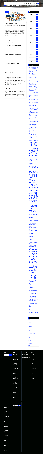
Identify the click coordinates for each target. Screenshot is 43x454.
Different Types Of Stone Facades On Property (33, 239)
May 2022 (15, 393)
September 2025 (16, 359)
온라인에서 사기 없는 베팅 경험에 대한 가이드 (33, 96)
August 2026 (15, 354)
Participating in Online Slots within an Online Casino (33, 203)
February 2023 (6, 435)
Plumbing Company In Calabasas (33, 303)
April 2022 (6, 445)
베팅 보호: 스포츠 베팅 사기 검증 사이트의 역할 (33, 104)
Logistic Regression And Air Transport (32, 288)
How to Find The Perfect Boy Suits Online (33, 234)
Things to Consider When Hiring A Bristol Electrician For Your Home (33, 161)
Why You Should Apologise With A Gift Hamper (33, 160)
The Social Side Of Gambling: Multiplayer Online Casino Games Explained (33, 91)
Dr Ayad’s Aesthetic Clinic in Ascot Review (33, 215)
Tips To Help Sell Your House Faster (33, 312)
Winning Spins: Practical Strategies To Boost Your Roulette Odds (33, 89)
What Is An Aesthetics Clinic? (32, 286)
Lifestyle (31, 42)
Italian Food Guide (31, 313)
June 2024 (15, 372)
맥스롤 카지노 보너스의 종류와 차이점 (33, 78)
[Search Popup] (34, 3)
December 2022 (16, 387)
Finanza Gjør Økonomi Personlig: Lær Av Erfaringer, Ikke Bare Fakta (33, 86)
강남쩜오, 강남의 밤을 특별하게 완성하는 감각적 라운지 (33, 83)
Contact (33, 3)
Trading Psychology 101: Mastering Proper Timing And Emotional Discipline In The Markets (33, 73)
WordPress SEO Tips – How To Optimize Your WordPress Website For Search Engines (33, 280)
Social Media (28, 5)
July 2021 (6, 450)
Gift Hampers (30, 219)
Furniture (31, 33)
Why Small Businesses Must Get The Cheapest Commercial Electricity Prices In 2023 (33, 246)
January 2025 (15, 364)
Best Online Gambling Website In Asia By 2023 (33, 291)
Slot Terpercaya (30, 343)
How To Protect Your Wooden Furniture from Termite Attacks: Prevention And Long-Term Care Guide (33, 75)
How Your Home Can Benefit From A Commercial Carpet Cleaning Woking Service (33, 241)
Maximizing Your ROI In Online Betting (32, 131)
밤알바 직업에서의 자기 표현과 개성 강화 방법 (33, 118)
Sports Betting (31, 54)
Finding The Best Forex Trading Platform (33, 282)
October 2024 (6, 417)
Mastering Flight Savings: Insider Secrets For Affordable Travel (33, 97)
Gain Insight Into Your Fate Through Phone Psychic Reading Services (33, 227)
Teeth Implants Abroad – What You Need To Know (33, 141)
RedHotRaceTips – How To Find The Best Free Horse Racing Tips (33, 237)
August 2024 (15, 369)
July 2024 (6, 421)
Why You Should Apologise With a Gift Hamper (33, 137)
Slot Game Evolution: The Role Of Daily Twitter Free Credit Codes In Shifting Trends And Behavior (33, 106)
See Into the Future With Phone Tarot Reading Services (33, 158)
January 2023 (6, 436)
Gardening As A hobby (31, 314)
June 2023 (6, 431)
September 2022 (7, 440)
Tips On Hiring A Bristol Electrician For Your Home (33, 217)
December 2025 (7, 407)
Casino (31, 21)
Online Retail (31, 47)
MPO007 (29, 345)
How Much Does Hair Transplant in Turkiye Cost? (33, 134)
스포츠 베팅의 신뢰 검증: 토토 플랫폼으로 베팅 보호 (33, 93)
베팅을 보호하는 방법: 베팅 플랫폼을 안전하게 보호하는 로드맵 (33, 94)
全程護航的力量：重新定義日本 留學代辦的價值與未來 (33, 84)
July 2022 (15, 392)
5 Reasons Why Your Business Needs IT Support (33, 229)
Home (24, 3)
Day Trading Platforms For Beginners (33, 299)
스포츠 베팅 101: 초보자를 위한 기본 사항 (33, 123)
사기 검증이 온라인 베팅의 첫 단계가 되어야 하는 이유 (33, 103)
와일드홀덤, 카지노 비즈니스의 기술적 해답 (33, 80)
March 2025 (15, 363)
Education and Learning (33, 26)
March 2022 (15, 396)
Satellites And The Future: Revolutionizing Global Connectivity (33, 99)
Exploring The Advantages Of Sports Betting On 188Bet (33, 112)
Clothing (30, 323)
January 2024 (15, 377)
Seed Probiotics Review (32, 289)
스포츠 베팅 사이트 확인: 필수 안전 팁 (33, 108)
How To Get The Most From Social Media (33, 309)
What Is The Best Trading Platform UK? (33, 244)
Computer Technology (32, 305)
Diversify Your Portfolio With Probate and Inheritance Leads (32, 297)
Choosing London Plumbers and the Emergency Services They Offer (33, 221)
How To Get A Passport (32, 295)
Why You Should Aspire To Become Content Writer (33, 129)
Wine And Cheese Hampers (32, 292)
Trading (33, 378)
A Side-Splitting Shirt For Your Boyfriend (32, 298)
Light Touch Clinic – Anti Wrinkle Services (33, 243)
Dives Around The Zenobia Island (33, 311)
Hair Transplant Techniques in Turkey (32, 218)
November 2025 (16, 358)
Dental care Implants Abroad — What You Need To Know (33, 248)
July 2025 (15, 360)
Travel (31, 61)
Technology (31, 56)
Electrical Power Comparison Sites (33, 139)
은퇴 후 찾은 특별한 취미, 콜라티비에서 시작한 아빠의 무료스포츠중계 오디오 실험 (33, 68)
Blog (26, 3)
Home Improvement (32, 40)
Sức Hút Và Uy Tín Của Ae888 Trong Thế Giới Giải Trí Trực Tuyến (33, 81)
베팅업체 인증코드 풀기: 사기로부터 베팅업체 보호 (33, 115)
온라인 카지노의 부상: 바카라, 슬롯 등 (33, 126)
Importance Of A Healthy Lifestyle (33, 310)
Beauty (31, 16)
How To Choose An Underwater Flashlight (33, 304)
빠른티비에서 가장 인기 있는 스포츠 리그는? (33, 87)
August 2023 (15, 379)
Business (30, 322)
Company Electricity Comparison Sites (33, 164)
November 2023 (16, 378)
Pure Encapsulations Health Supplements (32, 294)
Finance (31, 28)
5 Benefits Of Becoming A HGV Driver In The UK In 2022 (33, 236)
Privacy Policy (29, 3)
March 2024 (15, 374)
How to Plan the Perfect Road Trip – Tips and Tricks (33, 128)
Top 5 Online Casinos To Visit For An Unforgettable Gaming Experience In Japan (33, 121)
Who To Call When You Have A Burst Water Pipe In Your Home (33, 302)
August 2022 (15, 391)
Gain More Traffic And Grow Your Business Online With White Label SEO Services (33, 231)
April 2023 (15, 382)
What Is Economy (31, 306)
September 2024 (16, 368)
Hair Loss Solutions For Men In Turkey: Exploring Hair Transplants (33, 114)
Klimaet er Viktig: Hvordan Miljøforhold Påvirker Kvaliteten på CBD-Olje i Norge (33, 101)
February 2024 (6, 426)
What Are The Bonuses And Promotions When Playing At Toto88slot (32, 125)
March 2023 (15, 383)
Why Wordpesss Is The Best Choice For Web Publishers (33, 233)
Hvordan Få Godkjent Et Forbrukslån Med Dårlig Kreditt (33, 109)
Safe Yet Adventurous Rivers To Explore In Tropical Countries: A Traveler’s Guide (33, 70)
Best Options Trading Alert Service (33, 214)
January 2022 (15, 398)
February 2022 (15, 397)
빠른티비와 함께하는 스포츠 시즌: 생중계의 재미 (33, 111)
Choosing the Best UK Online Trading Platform (33, 226)
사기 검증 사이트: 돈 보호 (32, 107)
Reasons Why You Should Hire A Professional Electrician (33, 138)
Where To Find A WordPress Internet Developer (33, 285)
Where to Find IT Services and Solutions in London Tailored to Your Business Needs (33, 224)
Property (31, 49)
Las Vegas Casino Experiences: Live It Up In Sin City (33, 119)
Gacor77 (29, 344)
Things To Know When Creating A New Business (33, 284)
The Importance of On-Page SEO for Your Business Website (33, 222)
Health (31, 35)
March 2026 (15, 355)
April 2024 (15, 373)
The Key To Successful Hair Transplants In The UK (32, 300)
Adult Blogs (31, 14)
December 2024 (7, 416)
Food (32, 363)
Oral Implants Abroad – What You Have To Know (33, 163)
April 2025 (6, 412)
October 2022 (15, 388)
